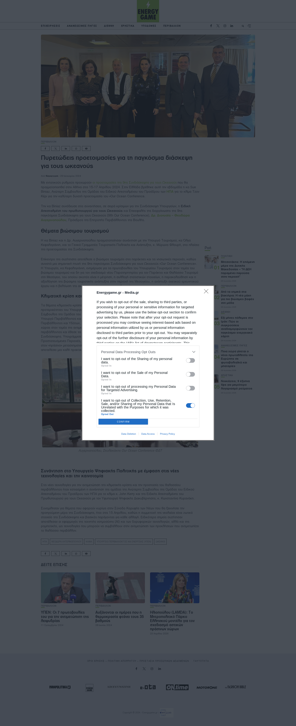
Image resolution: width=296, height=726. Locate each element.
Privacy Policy (167, 433)
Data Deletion (128, 433)
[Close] (207, 292)
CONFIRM (123, 421)
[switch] (190, 360)
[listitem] (148, 352)
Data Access (148, 433)
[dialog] (148, 363)
